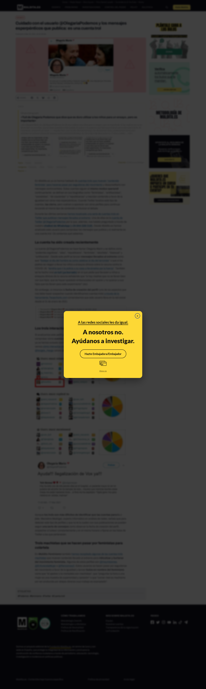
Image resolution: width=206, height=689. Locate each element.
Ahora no (103, 371)
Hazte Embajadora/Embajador (103, 354)
